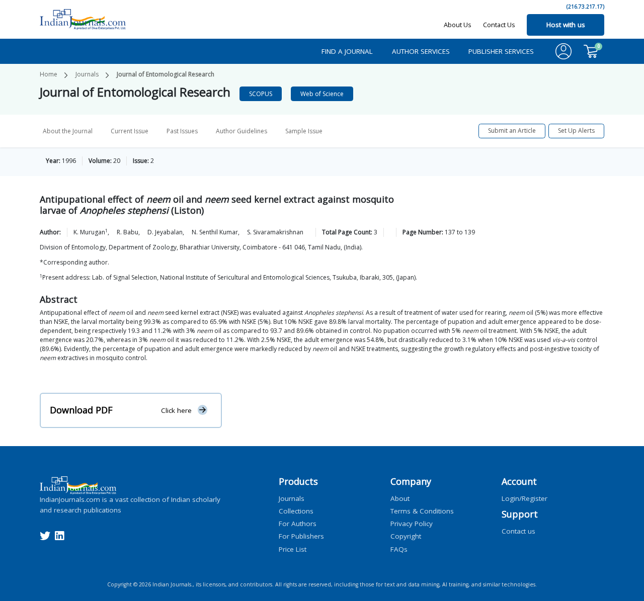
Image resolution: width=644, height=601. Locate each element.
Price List (292, 548)
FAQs (399, 548)
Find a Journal (347, 51)
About (400, 497)
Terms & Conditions (422, 510)
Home (48, 74)
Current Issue (129, 131)
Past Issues (182, 131)
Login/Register (524, 497)
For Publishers (301, 536)
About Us (457, 24)
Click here (176, 410)
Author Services (421, 51)
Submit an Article (512, 130)
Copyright (405, 536)
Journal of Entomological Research (165, 74)
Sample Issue (304, 131)
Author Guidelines (241, 131)
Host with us (565, 24)
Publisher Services (501, 51)
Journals (87, 74)
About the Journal (68, 131)
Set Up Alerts (576, 130)
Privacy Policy (411, 523)
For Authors (297, 523)
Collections (296, 510)
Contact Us (499, 24)
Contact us (518, 531)
